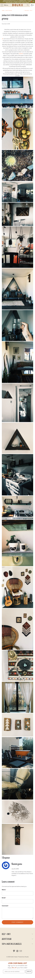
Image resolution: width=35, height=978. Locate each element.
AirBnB (21, 53)
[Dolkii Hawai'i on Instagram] (17, 951)
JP (2, 39)
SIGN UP (29, 971)
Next (31, 10)
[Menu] (1, 5)
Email (4, 898)
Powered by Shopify (23, 957)
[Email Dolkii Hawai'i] (20, 951)
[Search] (28, 5)
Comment (5, 906)
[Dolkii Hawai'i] (17, 5)
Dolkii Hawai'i (14, 957)
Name (4, 890)
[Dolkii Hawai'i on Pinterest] (14, 951)
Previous (26, 10)
